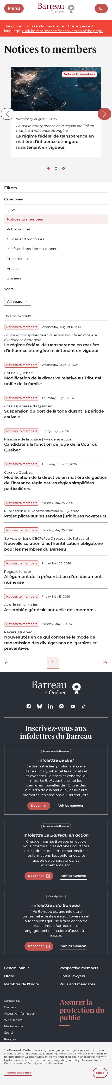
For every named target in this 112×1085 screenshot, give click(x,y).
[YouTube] (72, 706)
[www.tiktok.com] (83, 706)
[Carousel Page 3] (63, 168)
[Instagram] (61, 706)
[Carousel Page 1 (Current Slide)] (48, 168)
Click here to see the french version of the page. (62, 31)
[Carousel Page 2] (56, 168)
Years (9, 289)
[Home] (56, 8)
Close (100, 1073)
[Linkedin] (50, 706)
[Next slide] (104, 114)
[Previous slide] (7, 114)
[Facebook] (28, 706)
